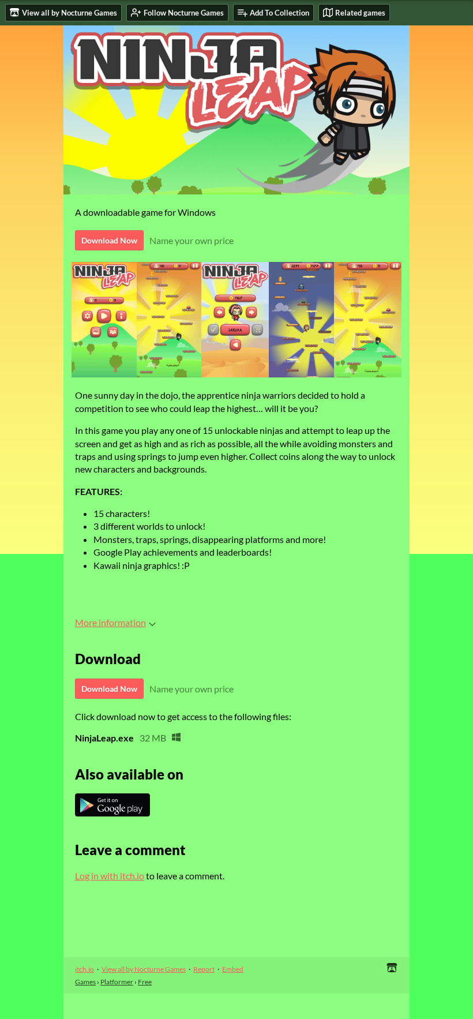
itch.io (84, 969)
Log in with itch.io (109, 875)
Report (204, 969)
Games (85, 981)
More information (110, 622)
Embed (232, 969)
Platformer (116, 981)
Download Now (109, 240)
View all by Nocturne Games (144, 969)
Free (145, 981)
